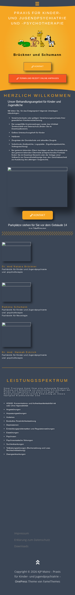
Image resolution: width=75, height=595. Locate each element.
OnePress (21, 581)
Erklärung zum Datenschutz (32, 540)
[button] (37, 3)
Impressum (21, 533)
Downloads (21, 546)
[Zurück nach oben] (37, 562)
